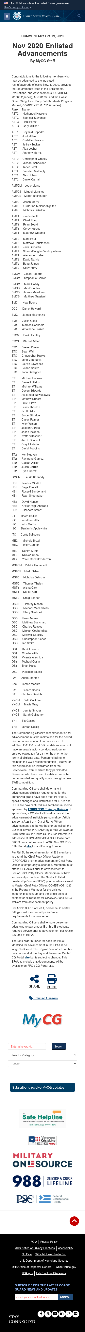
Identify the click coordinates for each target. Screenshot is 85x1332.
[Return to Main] (74, 1223)
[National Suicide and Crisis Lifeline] (42, 1181)
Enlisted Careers (45, 998)
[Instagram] (68, 1314)
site (29, 846)
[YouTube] (54, 1314)
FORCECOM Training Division (48, 809)
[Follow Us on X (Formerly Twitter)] (47, 1314)
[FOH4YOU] (43, 1199)
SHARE (34, 986)
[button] (18, 7)
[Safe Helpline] (42, 1118)
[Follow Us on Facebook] (41, 1314)
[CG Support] (42, 1160)
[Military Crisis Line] (42, 1140)
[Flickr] (75, 1314)
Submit (65, 1297)
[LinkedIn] (61, 1314)
